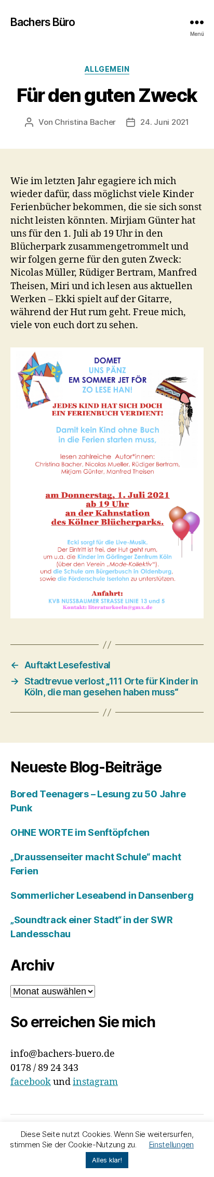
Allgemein (107, 68)
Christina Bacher (85, 122)
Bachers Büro (42, 22)
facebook (30, 1082)
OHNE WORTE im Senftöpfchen (80, 832)
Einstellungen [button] (171, 1144)
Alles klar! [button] (107, 1160)
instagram (95, 1082)
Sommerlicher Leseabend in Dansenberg (101, 895)
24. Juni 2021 (164, 122)
